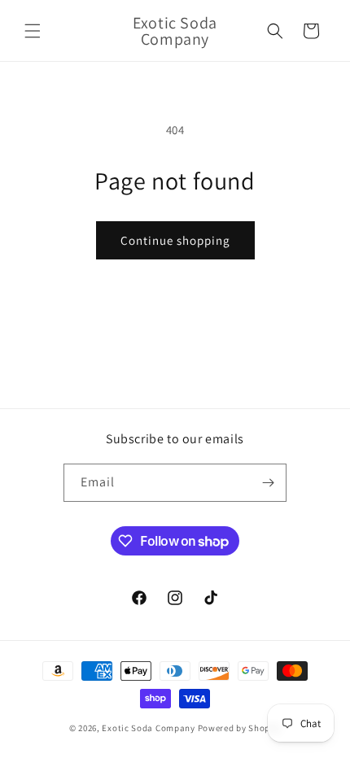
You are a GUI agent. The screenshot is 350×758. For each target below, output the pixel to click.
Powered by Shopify (240, 728)
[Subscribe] (268, 483)
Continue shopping (175, 240)
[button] (32, 31)
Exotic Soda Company (148, 728)
